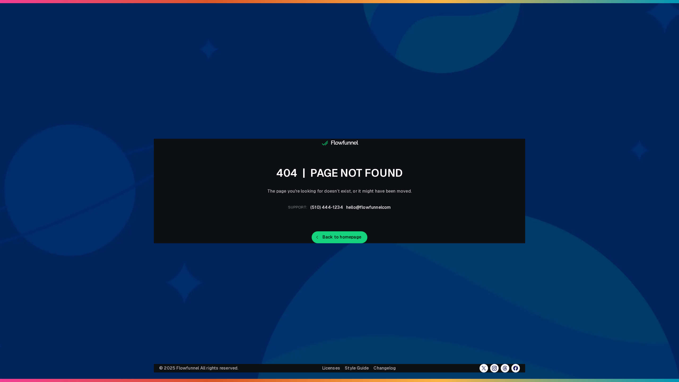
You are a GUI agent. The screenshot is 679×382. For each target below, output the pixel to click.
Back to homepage (342, 237)
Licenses (331, 368)
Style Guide (357, 368)
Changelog (384, 368)
